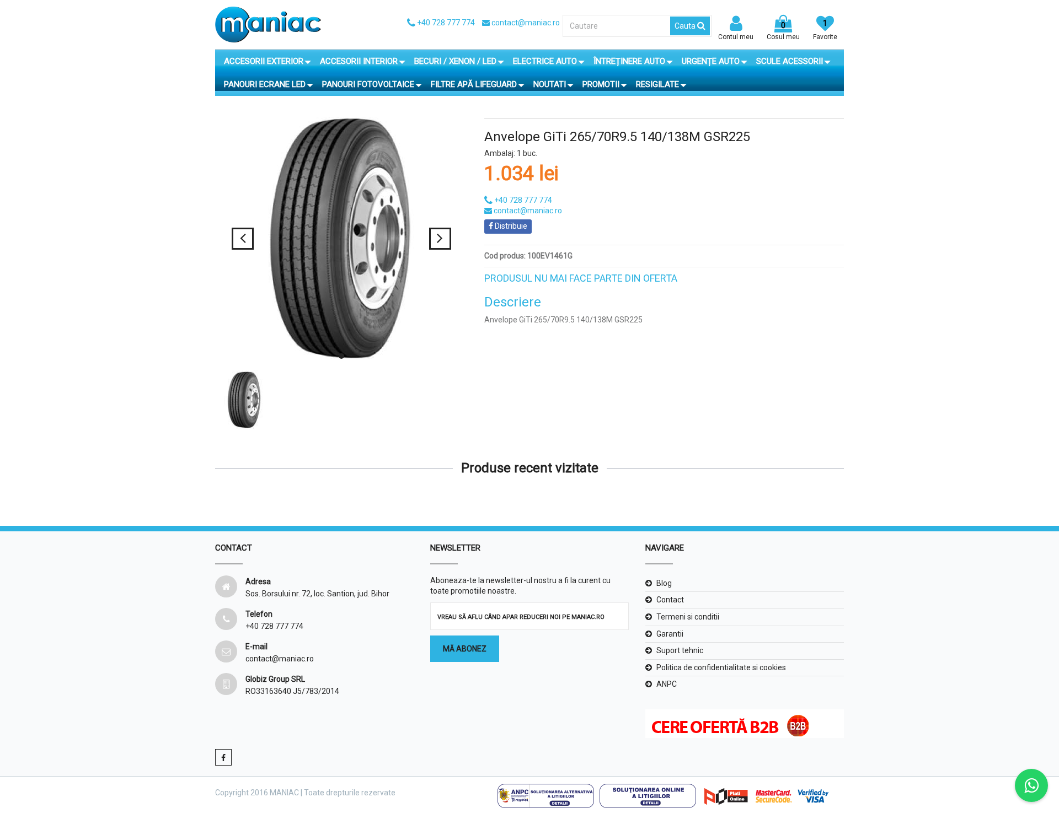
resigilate (657, 84)
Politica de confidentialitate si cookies (721, 667)
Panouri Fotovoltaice (368, 84)
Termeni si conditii (687, 616)
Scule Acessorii (789, 61)
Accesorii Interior (359, 61)
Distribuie (510, 226)
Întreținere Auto (629, 61)
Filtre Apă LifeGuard (474, 84)
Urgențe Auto (711, 61)
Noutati (549, 84)
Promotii (600, 84)
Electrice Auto (545, 61)
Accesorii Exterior (263, 61)
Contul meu (735, 37)
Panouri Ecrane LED (265, 84)
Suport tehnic (679, 650)
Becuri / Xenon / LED (455, 61)
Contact (670, 599)
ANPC (666, 684)
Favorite (825, 30)
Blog (664, 583)
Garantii (669, 633)
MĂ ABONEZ (464, 648)
